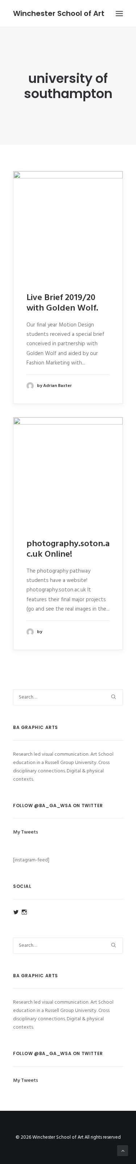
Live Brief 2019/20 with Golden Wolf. (62, 303)
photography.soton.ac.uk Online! (68, 549)
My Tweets (25, 832)
